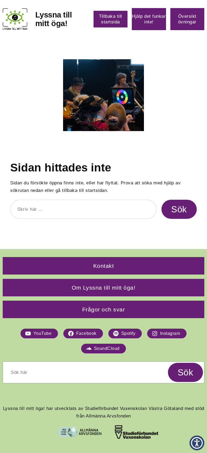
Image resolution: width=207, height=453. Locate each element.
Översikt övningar (187, 18)
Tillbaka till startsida (110, 18)
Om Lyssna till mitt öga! (103, 288)
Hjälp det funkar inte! (149, 18)
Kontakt (103, 266)
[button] (196, 443)
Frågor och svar (103, 309)
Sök (179, 209)
